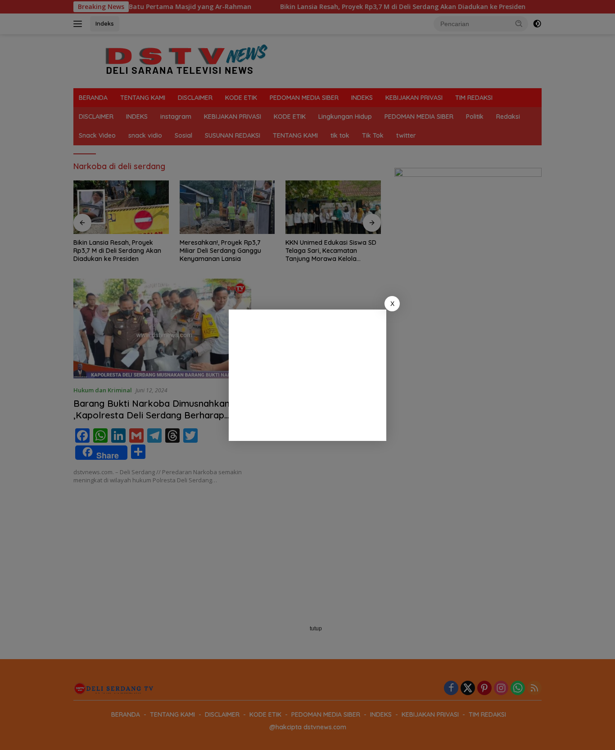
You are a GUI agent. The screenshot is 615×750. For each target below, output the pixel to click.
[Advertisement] (307, 375)
